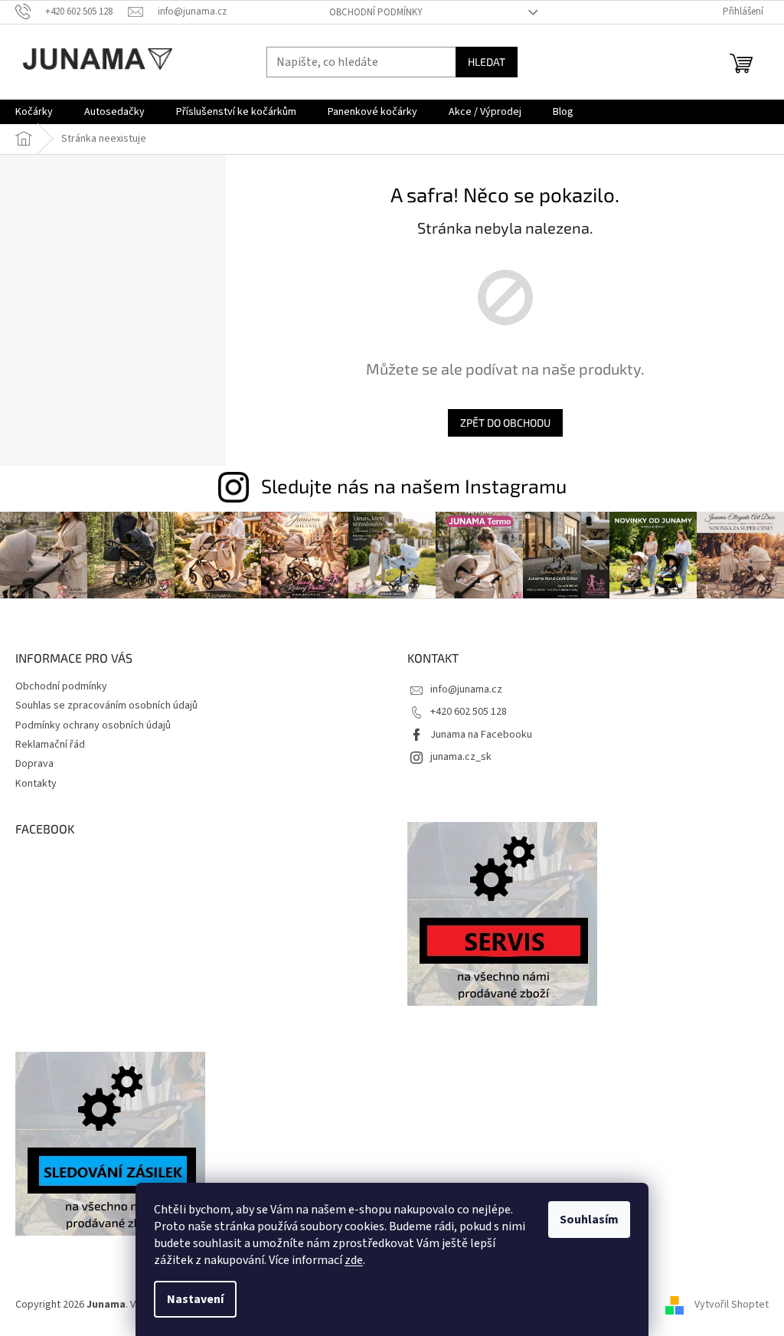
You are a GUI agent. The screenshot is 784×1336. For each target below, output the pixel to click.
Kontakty (36, 783)
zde (354, 1260)
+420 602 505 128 (468, 711)
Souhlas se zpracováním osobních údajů (106, 705)
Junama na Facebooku (481, 734)
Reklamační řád (50, 744)
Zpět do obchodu (505, 422)
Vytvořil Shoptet (731, 1304)
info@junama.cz (466, 689)
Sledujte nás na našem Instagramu (414, 485)
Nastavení (195, 1299)
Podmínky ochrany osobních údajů (93, 725)
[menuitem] (34, 112)
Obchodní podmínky (376, 12)
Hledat (486, 61)
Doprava (34, 763)
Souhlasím (589, 1219)
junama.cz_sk (461, 757)
